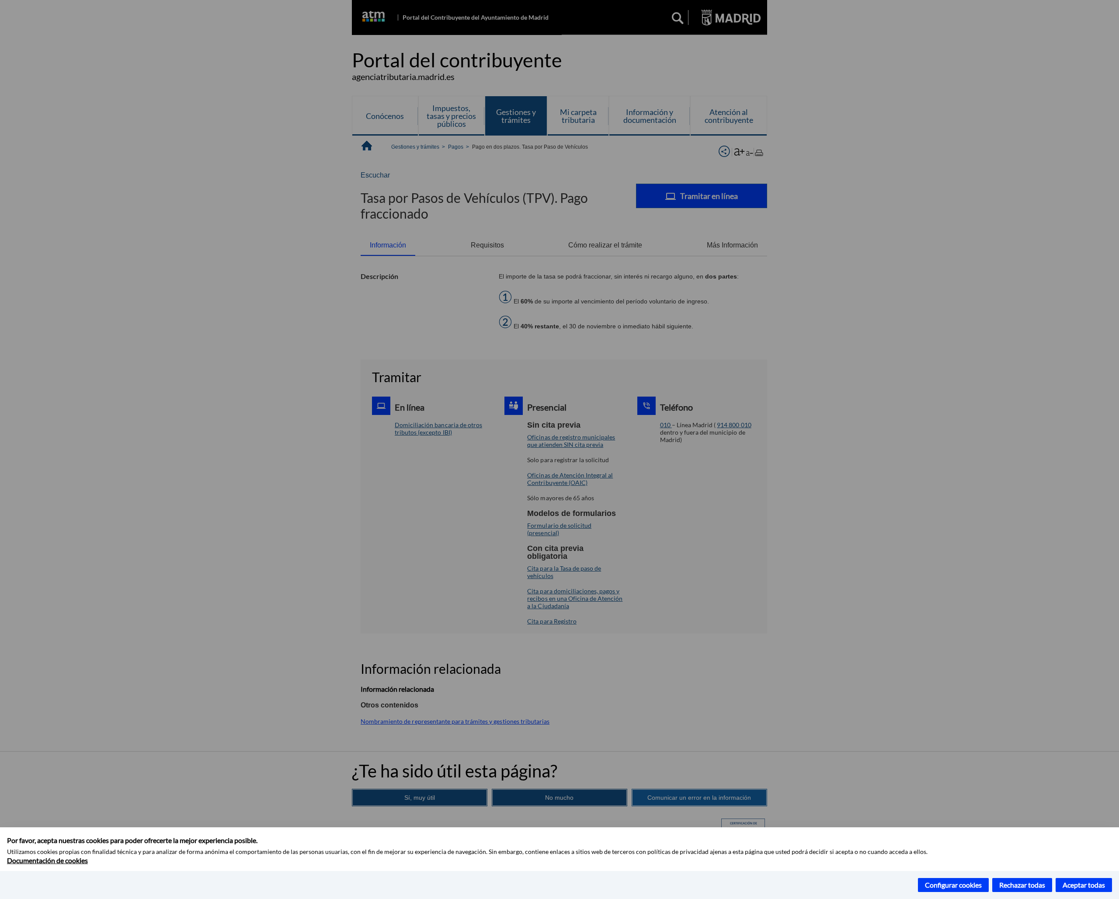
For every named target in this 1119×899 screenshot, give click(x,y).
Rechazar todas (1022, 885)
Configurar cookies (953, 885)
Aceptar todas (1084, 885)
